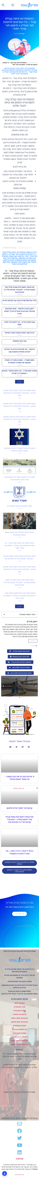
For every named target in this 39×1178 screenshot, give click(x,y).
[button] (13, 5)
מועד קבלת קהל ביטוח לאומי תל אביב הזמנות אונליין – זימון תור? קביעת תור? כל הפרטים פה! (19, 582)
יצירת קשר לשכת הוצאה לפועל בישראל (19, 333)
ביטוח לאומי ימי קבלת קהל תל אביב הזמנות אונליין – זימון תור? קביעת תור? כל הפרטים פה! (19, 419)
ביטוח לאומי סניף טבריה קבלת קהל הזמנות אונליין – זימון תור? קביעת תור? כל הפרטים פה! (19, 393)
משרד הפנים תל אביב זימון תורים (19, 506)
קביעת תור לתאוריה (19, 1014)
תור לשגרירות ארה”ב (19, 1029)
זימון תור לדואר (19, 1003)
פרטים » (19, 295)
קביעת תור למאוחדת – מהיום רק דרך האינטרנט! (19, 1118)
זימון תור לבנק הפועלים (19, 1037)
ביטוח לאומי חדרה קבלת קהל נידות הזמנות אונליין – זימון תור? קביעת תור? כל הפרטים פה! (19, 406)
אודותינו (19, 1158)
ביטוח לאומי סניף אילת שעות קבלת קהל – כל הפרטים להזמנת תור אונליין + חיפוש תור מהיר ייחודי (19, 595)
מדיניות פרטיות (19, 1175)
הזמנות (16, 34)
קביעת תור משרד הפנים (19, 1018)
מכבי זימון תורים (19, 1007)
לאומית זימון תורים (19, 1026)
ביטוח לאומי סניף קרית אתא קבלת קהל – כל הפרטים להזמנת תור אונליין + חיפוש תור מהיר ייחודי (19, 1056)
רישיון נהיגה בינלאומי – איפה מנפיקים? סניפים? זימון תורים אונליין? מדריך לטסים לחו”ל (19, 311)
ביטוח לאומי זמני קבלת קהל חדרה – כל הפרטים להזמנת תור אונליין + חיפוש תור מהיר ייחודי (19, 545)
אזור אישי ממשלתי (19, 341)
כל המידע (32, 641)
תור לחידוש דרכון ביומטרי (19, 1044)
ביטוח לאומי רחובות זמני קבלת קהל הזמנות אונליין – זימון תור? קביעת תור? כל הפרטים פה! (19, 569)
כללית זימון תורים (20, 1010)
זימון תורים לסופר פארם (19, 1041)
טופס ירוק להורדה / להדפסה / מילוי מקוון (19, 1092)
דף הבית (35, 63)
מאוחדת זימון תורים (19, 1033)
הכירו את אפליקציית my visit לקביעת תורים (19, 300)
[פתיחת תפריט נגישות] (4, 1173)
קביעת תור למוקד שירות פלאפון (19, 808)
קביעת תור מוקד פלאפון (19, 1022)
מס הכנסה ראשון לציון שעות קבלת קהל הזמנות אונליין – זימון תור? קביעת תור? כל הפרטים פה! (19, 289)
